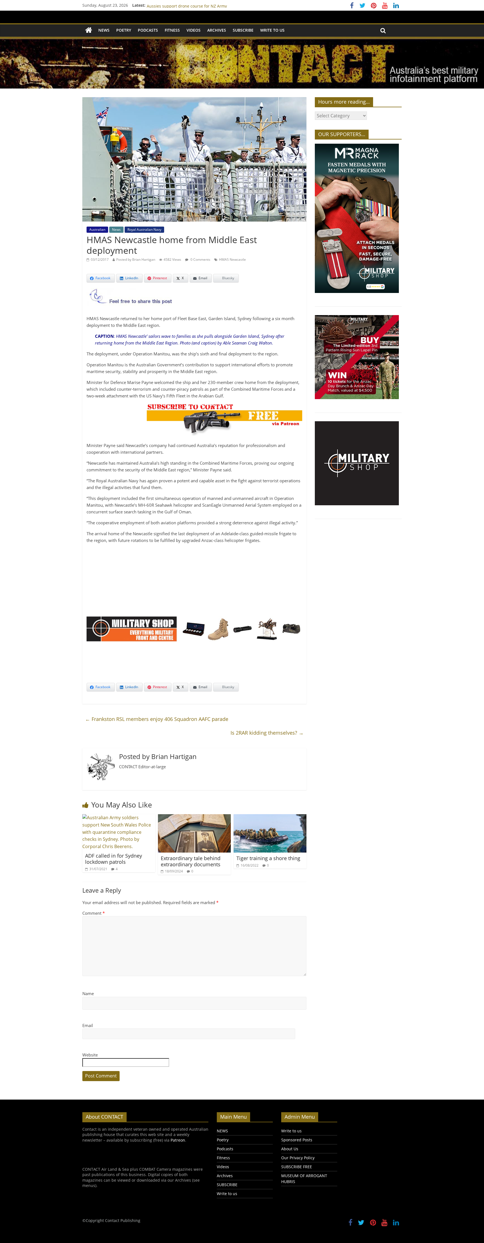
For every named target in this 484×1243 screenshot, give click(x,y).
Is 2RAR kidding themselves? (267, 732)
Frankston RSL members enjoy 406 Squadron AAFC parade (156, 719)
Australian (97, 229)
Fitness (172, 30)
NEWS (104, 30)
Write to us (272, 30)
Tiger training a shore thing (268, 858)
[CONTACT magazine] (88, 30)
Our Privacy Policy (298, 1157)
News (116, 229)
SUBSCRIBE (243, 30)
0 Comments (200, 259)
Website (90, 1055)
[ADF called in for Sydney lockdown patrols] (118, 817)
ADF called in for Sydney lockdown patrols (113, 858)
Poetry (123, 30)
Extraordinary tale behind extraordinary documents (190, 861)
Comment (93, 913)
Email (87, 1025)
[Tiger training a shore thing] (270, 817)
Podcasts (148, 30)
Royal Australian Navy (144, 229)
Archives (216, 30)
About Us (289, 1148)
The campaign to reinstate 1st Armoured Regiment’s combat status (209, 5)
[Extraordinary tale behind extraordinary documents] (194, 817)
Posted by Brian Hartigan (135, 259)
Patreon (178, 1140)
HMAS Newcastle (232, 259)
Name (88, 993)
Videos (194, 30)
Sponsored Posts (296, 1139)
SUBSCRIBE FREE (296, 1166)
